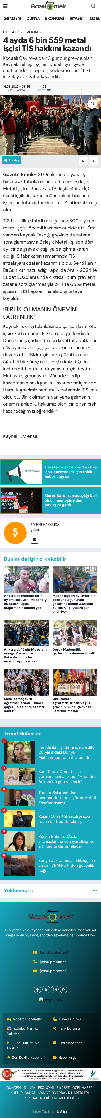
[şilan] (15, 532)
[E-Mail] (34, 540)
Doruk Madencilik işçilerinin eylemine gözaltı (74, 651)
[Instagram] (55, 989)
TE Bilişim (62, 1111)
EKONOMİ (54, 18)
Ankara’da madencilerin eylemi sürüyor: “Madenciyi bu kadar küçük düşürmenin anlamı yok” (25, 602)
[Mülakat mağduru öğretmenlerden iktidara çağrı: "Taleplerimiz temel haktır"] (26, 682)
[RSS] (63, 989)
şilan (35, 529)
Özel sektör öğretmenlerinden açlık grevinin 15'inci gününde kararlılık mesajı (72, 705)
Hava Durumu (70, 1019)
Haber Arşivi (67, 1057)
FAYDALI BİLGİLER (65, 1098)
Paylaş (14, 160)
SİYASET (77, 18)
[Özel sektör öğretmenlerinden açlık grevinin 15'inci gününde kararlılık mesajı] (75, 682)
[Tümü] (95, 890)
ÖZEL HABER (82, 1087)
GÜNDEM (12, 18)
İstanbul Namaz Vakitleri (22, 1031)
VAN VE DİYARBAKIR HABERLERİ (64, 1092)
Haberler (11, 32)
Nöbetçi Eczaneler (27, 1019)
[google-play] (50, 1001)
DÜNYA (33, 18)
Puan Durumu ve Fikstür (23, 1045)
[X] (46, 989)
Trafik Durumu (69, 1028)
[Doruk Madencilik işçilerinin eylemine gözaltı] (75, 632)
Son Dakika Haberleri (28, 1057)
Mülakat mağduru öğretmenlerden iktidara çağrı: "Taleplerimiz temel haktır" (24, 705)
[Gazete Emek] (48, 6)
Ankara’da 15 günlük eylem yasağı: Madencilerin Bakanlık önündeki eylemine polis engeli (25, 655)
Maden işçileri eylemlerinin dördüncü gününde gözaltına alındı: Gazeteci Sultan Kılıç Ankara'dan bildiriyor (74, 604)
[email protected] (54, 952)
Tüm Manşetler (70, 1043)
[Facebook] (37, 989)
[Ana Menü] (5, 6)
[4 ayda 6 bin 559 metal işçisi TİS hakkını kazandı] (50, 125)
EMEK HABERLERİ (37, 32)
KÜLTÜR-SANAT (23, 1092)
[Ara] (93, 6)
